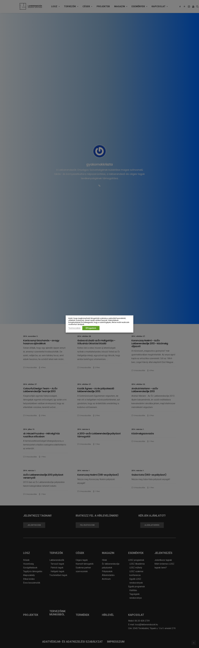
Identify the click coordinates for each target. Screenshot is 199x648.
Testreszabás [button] (74, 328)
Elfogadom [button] (91, 328)
